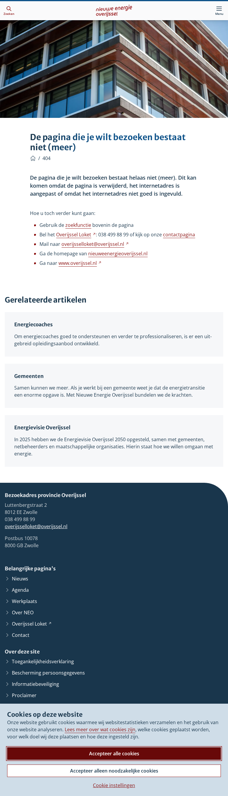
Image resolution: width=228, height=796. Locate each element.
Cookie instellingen (114, 785)
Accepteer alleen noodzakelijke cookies (114, 770)
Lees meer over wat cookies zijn (100, 729)
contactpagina (179, 234)
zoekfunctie (78, 225)
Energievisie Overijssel (42, 428)
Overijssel (76, 234)
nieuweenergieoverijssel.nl (118, 253)
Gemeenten (29, 376)
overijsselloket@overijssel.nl (36, 526)
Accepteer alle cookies (114, 753)
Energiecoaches (33, 325)
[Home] (33, 158)
